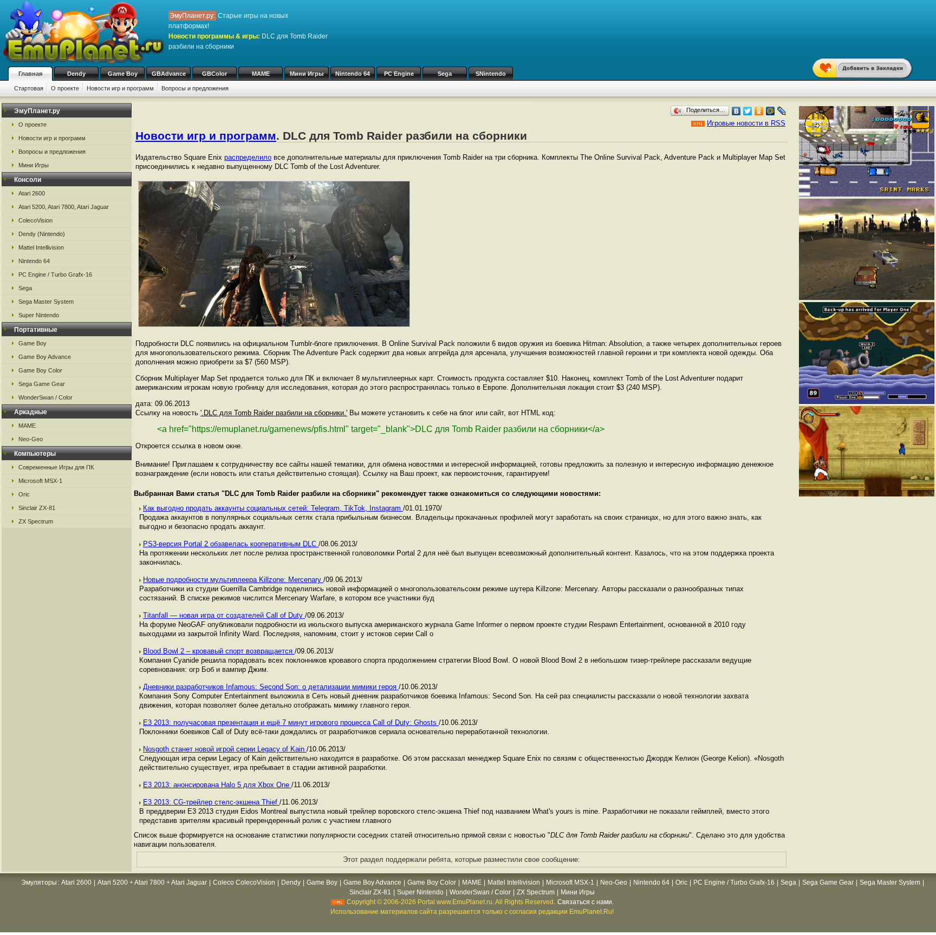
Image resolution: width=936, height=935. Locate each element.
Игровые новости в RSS (746, 123)
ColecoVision (35, 220)
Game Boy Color (40, 370)
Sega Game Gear (41, 384)
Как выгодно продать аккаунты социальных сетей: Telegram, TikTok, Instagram (273, 508)
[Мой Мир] (770, 111)
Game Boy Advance (44, 357)
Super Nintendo (38, 315)
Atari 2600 (31, 193)
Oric (24, 494)
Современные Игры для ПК (56, 467)
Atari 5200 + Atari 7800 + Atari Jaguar (152, 882)
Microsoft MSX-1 (40, 481)
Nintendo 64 (352, 73)
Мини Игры (306, 73)
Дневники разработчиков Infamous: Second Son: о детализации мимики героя (271, 687)
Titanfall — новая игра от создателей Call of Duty (224, 615)
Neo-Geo (30, 439)
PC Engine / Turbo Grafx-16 (55, 274)
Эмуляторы (39, 882)
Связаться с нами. (585, 902)
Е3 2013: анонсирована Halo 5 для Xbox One (217, 785)
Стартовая (28, 88)
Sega (445, 73)
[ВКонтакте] (736, 111)
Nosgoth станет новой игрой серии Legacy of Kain (225, 749)
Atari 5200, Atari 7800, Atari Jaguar (63, 207)
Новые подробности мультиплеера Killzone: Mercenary (233, 580)
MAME (261, 73)
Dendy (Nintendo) (41, 234)
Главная (30, 73)
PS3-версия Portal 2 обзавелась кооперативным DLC (230, 544)
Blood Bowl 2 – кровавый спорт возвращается (219, 651)
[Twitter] (747, 111)
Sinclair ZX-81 (36, 508)
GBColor (214, 73)
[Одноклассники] (759, 111)
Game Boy (123, 73)
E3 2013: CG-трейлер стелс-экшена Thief (211, 802)
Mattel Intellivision (41, 247)
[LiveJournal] (782, 111)
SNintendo (491, 73)
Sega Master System (46, 301)
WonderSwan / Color (45, 397)
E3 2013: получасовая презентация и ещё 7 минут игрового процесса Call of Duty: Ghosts (291, 722)
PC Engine (399, 73)
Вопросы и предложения (195, 88)
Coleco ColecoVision (244, 882)
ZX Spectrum (35, 521)
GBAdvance (169, 73)
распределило (247, 157)
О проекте (65, 88)
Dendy (76, 73)
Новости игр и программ (120, 88)
